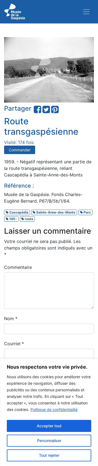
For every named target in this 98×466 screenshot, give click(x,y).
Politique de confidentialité (54, 409)
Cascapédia (18, 212)
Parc (87, 212)
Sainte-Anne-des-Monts (55, 212)
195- (12, 219)
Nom (10, 318)
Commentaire (18, 267)
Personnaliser (49, 440)
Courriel (14, 343)
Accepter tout (49, 425)
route (28, 219)
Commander (19, 150)
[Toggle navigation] (86, 12)
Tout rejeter (49, 455)
